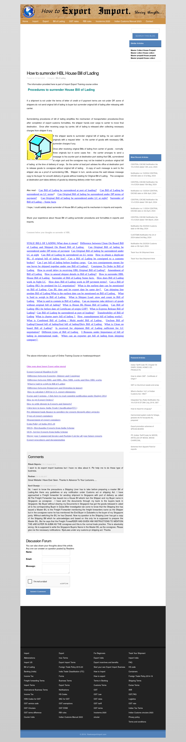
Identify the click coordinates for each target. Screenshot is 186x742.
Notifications (64, 689)
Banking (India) (30, 671)
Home (25, 21)
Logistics (132, 699)
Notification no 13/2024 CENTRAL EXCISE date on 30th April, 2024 (144, 191)
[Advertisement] (75, 47)
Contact (149, 21)
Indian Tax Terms (136, 708)
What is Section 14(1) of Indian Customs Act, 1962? (143, 392)
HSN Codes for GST (32, 699)
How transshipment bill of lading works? (100, 316)
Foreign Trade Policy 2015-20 (71, 667)
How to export (99, 676)
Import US (28, 662)
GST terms (98, 708)
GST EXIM (63, 708)
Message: (31, 566)
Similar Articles (137, 43)
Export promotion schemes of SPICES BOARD (142, 427)
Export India (99, 658)
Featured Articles (138, 357)
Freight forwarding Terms (34, 680)
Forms (61, 676)
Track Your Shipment (137, 653)
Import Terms (29, 685)
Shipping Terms (135, 680)
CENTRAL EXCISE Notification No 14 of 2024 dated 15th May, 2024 (144, 183)
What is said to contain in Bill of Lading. (59, 301)
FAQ (130, 662)
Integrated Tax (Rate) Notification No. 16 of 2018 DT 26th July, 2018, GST (145, 401)
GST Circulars (29, 708)
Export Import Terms (67, 662)
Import (35, 21)
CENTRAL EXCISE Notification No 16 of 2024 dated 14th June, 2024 (144, 165)
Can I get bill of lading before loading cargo (61, 262)
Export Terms (64, 685)
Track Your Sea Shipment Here (143, 258)
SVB (130, 689)
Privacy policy (134, 717)
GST (96, 689)
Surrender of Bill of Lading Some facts (73, 277)
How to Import (99, 671)
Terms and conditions (137, 721)
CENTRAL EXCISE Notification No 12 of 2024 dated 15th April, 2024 (144, 200)
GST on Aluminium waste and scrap (145, 385)
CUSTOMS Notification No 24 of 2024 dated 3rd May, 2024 (143, 236)
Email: (29, 558)
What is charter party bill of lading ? (56, 316)
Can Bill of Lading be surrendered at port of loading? (68, 190)
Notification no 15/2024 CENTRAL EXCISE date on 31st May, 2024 (144, 174)
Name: (29, 551)
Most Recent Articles (139, 157)
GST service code (31, 703)
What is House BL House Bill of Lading (86, 304)
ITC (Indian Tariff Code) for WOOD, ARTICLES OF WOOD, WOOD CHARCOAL (144, 438)
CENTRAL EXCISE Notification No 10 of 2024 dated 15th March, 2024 (144, 218)
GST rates (74, 21)
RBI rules (87, 21)
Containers (133, 671)
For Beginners (99, 653)
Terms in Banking (101, 680)
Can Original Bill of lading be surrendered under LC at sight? (74, 198)
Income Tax (28, 676)
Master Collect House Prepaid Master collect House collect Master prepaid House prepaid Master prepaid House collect (143, 54)
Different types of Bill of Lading (60, 332)
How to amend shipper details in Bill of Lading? (70, 274)
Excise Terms (134, 685)
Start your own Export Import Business (109, 667)
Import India (133, 658)
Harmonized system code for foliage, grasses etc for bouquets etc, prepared (145, 417)
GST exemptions (66, 703)
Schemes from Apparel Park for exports (143, 447)
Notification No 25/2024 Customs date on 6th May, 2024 (144, 227)
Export (46, 21)
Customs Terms (100, 685)
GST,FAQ (132, 694)
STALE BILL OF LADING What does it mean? (52, 243)
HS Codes (63, 694)
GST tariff (98, 703)
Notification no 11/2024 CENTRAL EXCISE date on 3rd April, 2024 (144, 209)
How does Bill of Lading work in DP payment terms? (78, 281)
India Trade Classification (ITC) (71, 671)
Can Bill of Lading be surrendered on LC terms (67, 254)
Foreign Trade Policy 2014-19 (141, 676)
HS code (132, 667)
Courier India (29, 717)
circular (97, 717)
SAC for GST (64, 699)
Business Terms (65, 680)
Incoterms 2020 (103, 21)
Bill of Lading (59, 21)
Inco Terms (63, 658)
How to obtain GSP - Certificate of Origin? (144, 377)
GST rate (132, 703)
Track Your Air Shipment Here (142, 252)
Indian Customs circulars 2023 (141, 712)
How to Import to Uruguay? (141, 408)
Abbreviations (29, 658)
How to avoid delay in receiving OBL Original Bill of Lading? (71, 270)
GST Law (97, 694)
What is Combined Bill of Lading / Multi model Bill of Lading (65, 320)
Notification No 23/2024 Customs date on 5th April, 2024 (144, 244)
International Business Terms (36, 689)
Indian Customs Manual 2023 (128, 21)
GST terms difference (32, 712)
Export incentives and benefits (106, 662)
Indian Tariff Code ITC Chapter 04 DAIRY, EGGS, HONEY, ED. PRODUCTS (144, 367)
